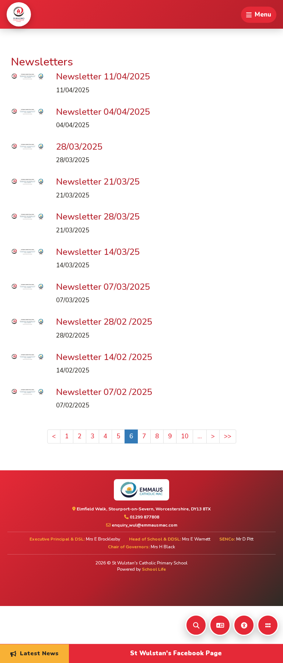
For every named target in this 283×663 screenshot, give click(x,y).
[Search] (196, 625)
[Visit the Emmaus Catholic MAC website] (141, 489)
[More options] (268, 625)
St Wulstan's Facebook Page (176, 653)
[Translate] (220, 625)
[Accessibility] (244, 625)
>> (227, 436)
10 (184, 436)
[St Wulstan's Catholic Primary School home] (19, 14)
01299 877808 (144, 517)
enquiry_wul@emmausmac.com (144, 525)
